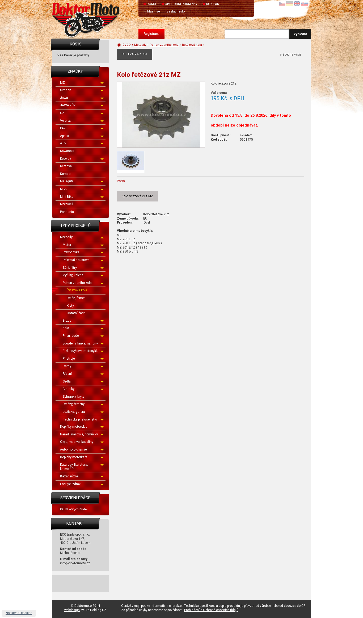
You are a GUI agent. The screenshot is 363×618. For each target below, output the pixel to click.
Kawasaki (67, 151)
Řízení (67, 374)
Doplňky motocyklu (73, 426)
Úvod (127, 45)
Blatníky (68, 389)
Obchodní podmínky (181, 4)
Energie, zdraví (70, 484)
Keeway (65, 159)
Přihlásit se (151, 11)
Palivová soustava (76, 260)
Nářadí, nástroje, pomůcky (79, 434)
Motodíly (66, 237)
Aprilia (64, 136)
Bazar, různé (69, 476)
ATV (63, 143)
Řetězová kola (77, 290)
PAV (63, 128)
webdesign (72, 610)
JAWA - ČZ (68, 105)
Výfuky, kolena (73, 275)
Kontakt (213, 4)
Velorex (65, 121)
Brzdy (67, 320)
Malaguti (66, 181)
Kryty (70, 306)
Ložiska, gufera (74, 412)
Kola (66, 328)
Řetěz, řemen (76, 298)
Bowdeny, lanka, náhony (80, 343)
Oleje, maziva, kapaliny (76, 442)
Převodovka (71, 252)
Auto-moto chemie (73, 449)
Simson (65, 90)
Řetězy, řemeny (74, 404)
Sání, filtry (70, 268)
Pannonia (67, 212)
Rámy (67, 366)
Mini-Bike (66, 197)
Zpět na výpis (292, 54)
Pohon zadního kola (77, 283)
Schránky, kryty (73, 396)
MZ (62, 83)
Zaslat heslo (175, 11)
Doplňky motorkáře (73, 457)
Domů (151, 4)
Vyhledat (300, 33)
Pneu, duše (71, 336)
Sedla (67, 381)
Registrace (151, 34)
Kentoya (66, 166)
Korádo (65, 174)
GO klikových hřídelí (74, 509)
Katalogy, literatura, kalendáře (74, 467)
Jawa (64, 98)
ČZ (62, 113)
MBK (63, 189)
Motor (67, 245)
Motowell (66, 204)
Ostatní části (76, 313)
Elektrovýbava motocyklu (81, 351)
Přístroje (69, 358)
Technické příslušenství (80, 419)
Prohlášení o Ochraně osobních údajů (211, 610)
